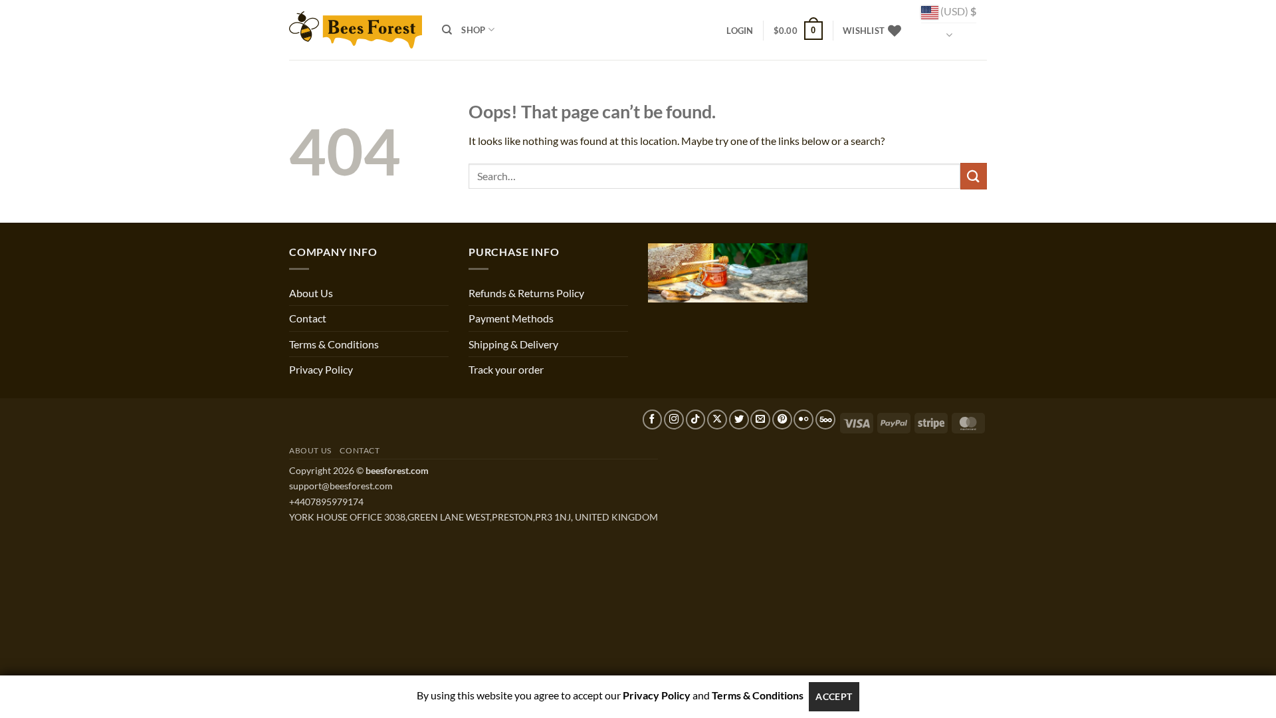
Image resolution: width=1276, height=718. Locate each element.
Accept (834, 696)
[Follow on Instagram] (674, 419)
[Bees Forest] (355, 29)
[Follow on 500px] (825, 419)
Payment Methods (511, 318)
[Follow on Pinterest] (782, 419)
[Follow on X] (717, 419)
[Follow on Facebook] (653, 419)
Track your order (506, 369)
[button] (739, 30)
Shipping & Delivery (513, 344)
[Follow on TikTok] (696, 419)
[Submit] (973, 176)
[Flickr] (803, 419)
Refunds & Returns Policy (526, 293)
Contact (307, 318)
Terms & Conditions (334, 344)
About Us (311, 293)
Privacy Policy (321, 369)
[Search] (447, 30)
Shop (473, 30)
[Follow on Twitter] (739, 419)
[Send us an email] (760, 419)
